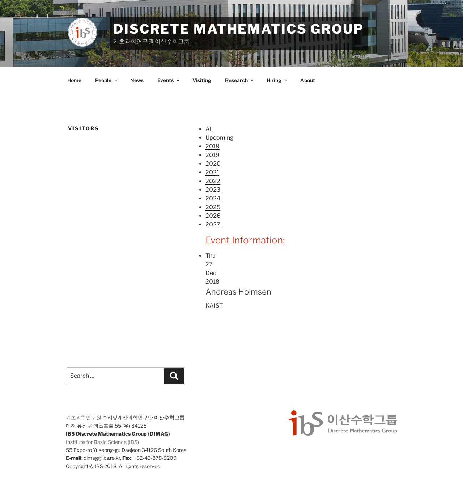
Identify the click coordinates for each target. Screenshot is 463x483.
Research (236, 80)
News (137, 80)
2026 (213, 215)
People (103, 80)
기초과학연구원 (83, 417)
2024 (212, 198)
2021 (212, 172)
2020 (213, 163)
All (209, 129)
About (307, 80)
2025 (212, 207)
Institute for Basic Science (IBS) (102, 442)
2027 (212, 224)
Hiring (274, 80)
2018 (212, 146)
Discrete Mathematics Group (238, 29)
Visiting (201, 80)
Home (74, 80)
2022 (212, 181)
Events (165, 80)
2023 (212, 189)
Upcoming (219, 137)
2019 (212, 155)
